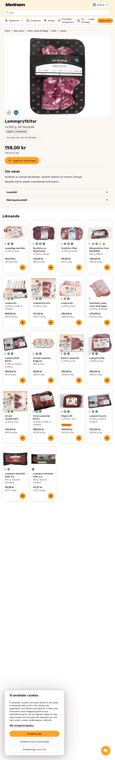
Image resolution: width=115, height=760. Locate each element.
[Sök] (7, 12)
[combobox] (59, 12)
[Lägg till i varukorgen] (23, 267)
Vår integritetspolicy (21, 725)
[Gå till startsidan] (15, 5)
